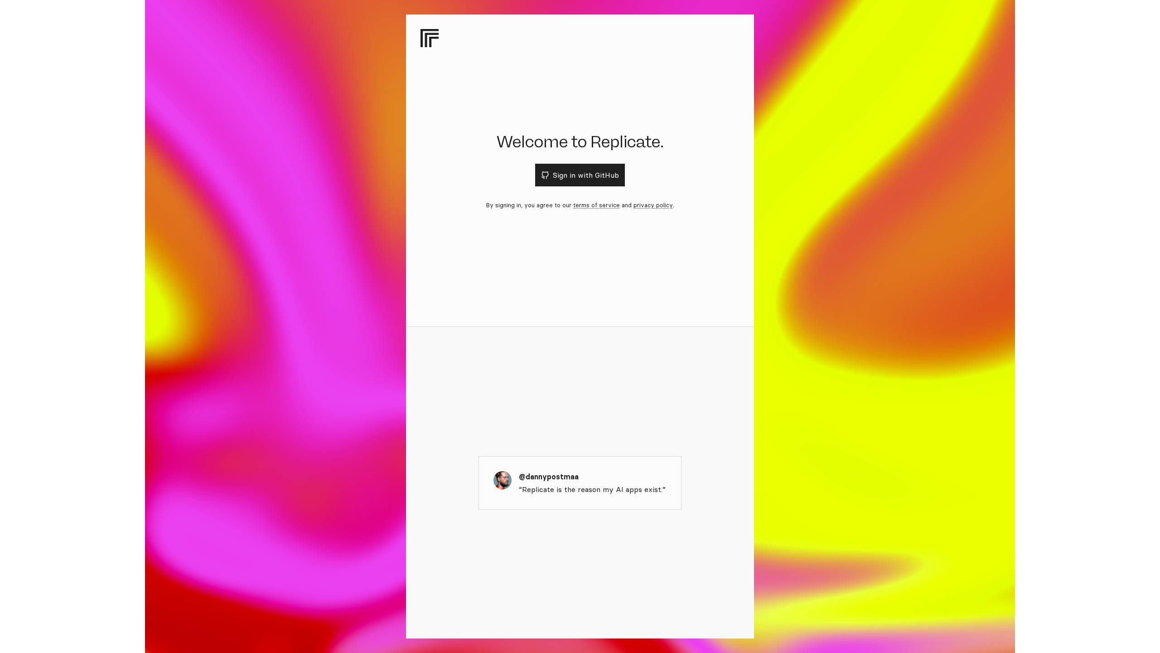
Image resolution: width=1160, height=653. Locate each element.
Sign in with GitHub (586, 175)
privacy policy (653, 205)
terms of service (596, 205)
